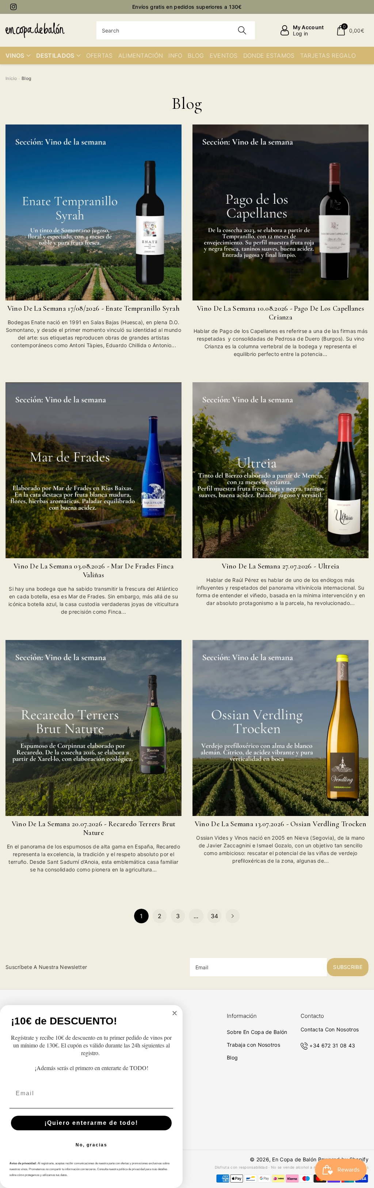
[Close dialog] (174, 1013)
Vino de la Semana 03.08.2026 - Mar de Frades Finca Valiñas (93, 570)
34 (214, 916)
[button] (350, 30)
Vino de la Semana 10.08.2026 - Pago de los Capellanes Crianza (280, 313)
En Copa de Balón (294, 1159)
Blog (232, 1057)
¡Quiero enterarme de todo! (91, 1123)
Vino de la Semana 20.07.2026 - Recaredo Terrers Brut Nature (94, 828)
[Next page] (232, 916)
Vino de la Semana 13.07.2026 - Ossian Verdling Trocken (280, 824)
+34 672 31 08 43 (332, 1045)
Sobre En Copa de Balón (257, 1032)
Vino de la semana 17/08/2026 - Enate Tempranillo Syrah (93, 308)
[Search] (242, 30)
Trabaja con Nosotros (253, 1045)
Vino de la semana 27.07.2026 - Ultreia (280, 566)
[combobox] (175, 30)
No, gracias (91, 1144)
